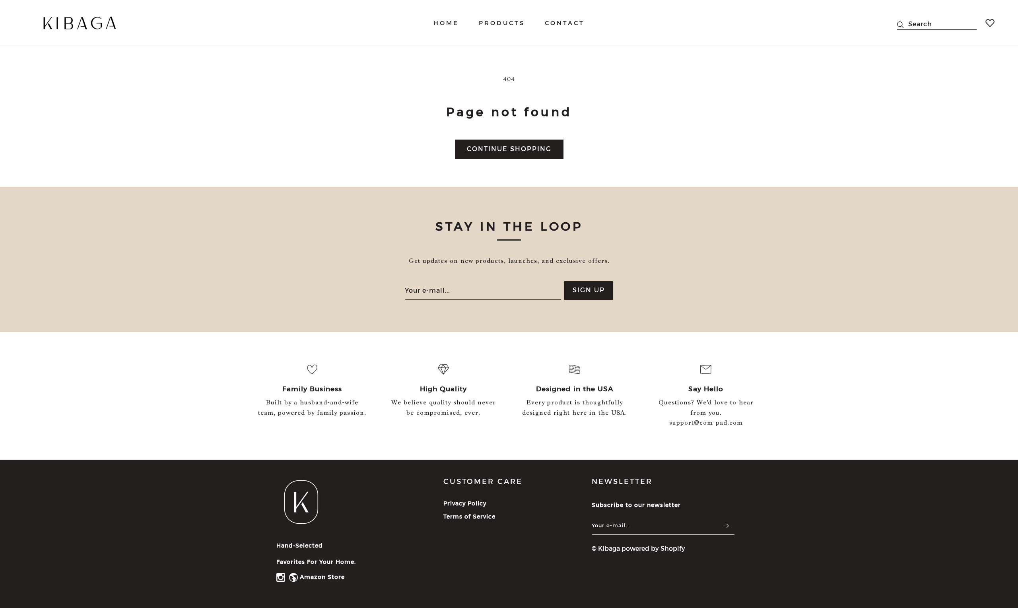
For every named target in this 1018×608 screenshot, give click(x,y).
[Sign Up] (725, 526)
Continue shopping (509, 149)
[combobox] (937, 23)
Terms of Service (469, 517)
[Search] (903, 24)
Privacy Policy (464, 503)
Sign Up (589, 290)
